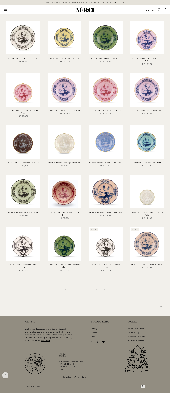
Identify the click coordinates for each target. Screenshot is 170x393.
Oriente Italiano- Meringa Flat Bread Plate (147, 213)
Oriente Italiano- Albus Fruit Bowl (23, 58)
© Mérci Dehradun (32, 386)
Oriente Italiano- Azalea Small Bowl (64, 110)
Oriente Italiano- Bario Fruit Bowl (23, 212)
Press (93, 336)
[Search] (153, 9)
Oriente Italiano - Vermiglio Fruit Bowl (64, 213)
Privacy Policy (133, 333)
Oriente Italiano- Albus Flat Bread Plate (105, 265)
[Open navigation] (5, 10)
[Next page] (104, 289)
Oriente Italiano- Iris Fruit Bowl (147, 163)
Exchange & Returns (136, 336)
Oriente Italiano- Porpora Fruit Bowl (106, 110)
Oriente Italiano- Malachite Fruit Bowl (105, 58)
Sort (160, 307)
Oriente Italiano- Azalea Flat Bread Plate (147, 59)
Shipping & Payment (136, 340)
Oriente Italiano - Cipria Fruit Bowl (146, 264)
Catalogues (95, 329)
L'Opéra (94, 333)
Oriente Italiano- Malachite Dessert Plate (64, 265)
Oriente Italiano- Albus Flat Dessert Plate (23, 265)
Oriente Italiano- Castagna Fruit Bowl (23, 163)
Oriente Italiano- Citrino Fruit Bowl (64, 58)
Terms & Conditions (136, 329)
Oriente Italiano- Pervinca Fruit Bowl (105, 163)
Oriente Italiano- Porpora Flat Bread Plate (23, 111)
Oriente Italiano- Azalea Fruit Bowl (147, 110)
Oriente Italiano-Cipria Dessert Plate (105, 212)
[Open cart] (165, 9)
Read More (119, 2)
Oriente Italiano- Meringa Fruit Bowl (64, 163)
